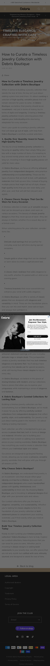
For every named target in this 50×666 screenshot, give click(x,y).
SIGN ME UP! (38, 336)
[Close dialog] (48, 316)
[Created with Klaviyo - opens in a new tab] (25, 350)
